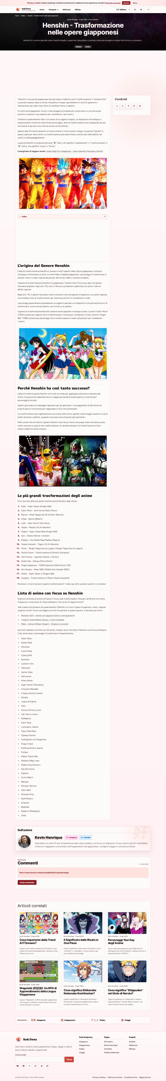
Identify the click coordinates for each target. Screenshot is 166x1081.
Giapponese (84, 1045)
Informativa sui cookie (113, 3)
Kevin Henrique (72, 19)
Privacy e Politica (99, 1077)
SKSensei (66, 10)
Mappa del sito (145, 1077)
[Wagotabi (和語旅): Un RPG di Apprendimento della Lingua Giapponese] (39, 971)
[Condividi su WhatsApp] (134, 106)
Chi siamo (108, 1041)
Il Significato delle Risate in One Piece (81, 941)
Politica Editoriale (111, 1052)
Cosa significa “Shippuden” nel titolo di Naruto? (125, 992)
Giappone (83, 1041)
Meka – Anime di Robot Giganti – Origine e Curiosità (44, 624)
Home (42, 10)
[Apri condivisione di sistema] (117, 106)
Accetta (126, 3)
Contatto (108, 1049)
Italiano (79, 47)
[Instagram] (35, 1066)
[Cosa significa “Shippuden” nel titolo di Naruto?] (127, 971)
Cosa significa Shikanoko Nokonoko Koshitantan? (80, 992)
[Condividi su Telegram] (139, 106)
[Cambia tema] (135, 9)
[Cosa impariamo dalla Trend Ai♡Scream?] (39, 923)
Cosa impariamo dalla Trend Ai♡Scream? (37, 941)
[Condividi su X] (122, 106)
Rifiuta (135, 3)
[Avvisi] (141, 9)
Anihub (132, 1041)
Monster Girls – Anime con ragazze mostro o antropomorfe (48, 615)
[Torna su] (148, 9)
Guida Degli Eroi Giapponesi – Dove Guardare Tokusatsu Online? (74, 151)
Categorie (53, 10)
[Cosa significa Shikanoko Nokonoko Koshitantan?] (83, 971)
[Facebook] (23, 1066)
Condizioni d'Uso (130, 1077)
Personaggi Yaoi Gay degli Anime (121, 941)
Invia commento (27, 882)
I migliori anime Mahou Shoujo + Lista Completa (42, 619)
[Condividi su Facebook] (128, 106)
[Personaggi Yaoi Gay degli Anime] (127, 923)
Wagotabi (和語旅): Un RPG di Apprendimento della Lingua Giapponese (38, 991)
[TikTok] (41, 1066)
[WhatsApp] (47, 1066)
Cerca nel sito (20, 1055)
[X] (29, 1066)
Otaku (23, 16)
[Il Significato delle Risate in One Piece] (83, 923)
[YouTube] (17, 1066)
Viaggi (82, 1052)
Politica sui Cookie (115, 1077)
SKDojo (78, 10)
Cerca (69, 1059)
